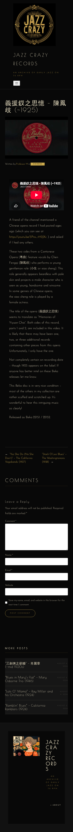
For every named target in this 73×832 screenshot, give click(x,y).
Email (8, 570)
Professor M (22, 164)
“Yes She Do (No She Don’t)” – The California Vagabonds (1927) (19, 458)
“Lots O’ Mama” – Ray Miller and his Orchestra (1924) (29, 692)
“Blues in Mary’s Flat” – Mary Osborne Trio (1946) (26, 679)
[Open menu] (16, 83)
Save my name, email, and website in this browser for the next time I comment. (36, 602)
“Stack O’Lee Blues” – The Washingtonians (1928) (54, 458)
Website (9, 585)
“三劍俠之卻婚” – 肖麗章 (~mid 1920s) (22, 665)
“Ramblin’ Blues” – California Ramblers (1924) (25, 707)
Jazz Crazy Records (53, 755)
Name (9, 555)
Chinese (37, 164)
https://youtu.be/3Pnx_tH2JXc (28, 237)
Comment (10, 521)
